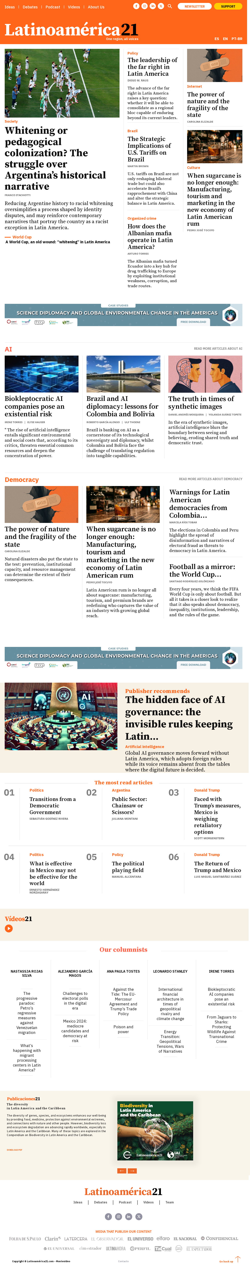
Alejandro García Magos (75, 973)
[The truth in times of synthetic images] (205, 374)
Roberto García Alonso (103, 422)
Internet (194, 86)
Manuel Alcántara (126, 876)
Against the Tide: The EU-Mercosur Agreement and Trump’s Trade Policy (123, 1001)
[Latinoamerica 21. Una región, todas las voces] (124, 1191)
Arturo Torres (138, 253)
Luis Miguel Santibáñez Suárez (217, 876)
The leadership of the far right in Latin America (152, 67)
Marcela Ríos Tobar (183, 522)
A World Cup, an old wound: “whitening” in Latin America (57, 241)
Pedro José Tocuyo (200, 230)
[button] (169, 6)
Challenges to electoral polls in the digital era (75, 1001)
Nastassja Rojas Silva (27, 973)
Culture (193, 167)
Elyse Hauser (36, 422)
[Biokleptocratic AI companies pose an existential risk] (42, 374)
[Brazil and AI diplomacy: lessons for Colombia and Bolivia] (123, 374)
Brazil (133, 131)
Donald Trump (207, 790)
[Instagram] (144, 6)
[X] (161, 6)
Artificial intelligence (144, 747)
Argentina (121, 790)
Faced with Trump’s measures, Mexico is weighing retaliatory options (217, 816)
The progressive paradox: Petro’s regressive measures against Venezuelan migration (26, 1013)
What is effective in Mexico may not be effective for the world (53, 873)
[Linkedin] (153, 6)
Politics (36, 790)
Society (11, 121)
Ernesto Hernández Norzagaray (44, 891)
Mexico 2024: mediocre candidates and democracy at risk (75, 1030)
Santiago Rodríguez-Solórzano (191, 581)
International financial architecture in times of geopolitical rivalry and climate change (170, 1004)
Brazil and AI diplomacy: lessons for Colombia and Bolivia (123, 406)
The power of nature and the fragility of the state (208, 105)
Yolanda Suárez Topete (225, 414)
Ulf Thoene (132, 422)
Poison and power (123, 1029)
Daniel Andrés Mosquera (186, 414)
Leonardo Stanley (170, 971)
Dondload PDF (14, 1150)
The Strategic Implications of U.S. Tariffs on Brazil (149, 149)
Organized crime (142, 218)
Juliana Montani (125, 819)
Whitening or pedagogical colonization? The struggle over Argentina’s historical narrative (55, 158)
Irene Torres (13, 422)
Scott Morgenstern (209, 838)
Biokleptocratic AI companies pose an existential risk (35, 406)
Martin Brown (138, 166)
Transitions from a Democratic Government (52, 806)
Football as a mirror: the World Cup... (202, 571)
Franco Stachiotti (17, 195)
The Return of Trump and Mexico (217, 867)
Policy (133, 53)
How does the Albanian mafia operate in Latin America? (150, 237)
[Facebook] (136, 6)
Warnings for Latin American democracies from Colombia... (199, 504)
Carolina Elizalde (200, 121)
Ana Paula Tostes (123, 971)
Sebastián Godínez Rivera (48, 819)
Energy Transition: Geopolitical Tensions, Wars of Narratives (170, 1041)
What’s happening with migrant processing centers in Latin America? (27, 1058)
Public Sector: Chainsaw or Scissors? (129, 806)
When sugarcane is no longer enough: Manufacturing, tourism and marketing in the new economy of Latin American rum (214, 200)
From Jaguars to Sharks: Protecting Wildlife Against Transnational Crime (221, 1029)
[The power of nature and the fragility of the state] (214, 65)
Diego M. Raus (138, 80)
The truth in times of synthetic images (201, 403)
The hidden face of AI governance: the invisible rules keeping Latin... (179, 718)
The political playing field (128, 867)
